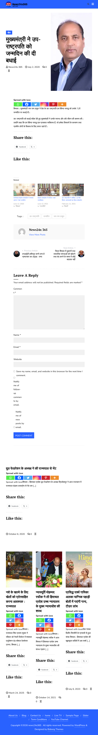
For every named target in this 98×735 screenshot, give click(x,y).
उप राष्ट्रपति (34, 216)
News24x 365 (15, 67)
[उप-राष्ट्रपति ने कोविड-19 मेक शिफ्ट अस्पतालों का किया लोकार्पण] (73, 190)
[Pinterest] (53, 104)
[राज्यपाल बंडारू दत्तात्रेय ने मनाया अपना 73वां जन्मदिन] (24, 190)
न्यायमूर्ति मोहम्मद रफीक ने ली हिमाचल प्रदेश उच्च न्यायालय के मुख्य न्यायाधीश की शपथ (48, 601)
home (47, 715)
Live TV (58, 715)
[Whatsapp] (18, 104)
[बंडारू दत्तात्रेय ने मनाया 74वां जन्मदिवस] (49, 190)
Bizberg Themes (55, 729)
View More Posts (37, 234)
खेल (9, 32)
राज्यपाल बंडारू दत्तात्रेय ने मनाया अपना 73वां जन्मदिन (23, 199)
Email (17, 347)
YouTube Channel (59, 719)
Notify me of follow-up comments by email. (18, 393)
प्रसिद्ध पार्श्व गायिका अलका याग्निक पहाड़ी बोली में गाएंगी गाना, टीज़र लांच (78, 599)
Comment (18, 290)
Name (17, 335)
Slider (85, 715)
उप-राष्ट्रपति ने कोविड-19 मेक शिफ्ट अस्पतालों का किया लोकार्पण (72, 199)
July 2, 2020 (33, 67)
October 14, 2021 (47, 697)
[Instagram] (44, 104)
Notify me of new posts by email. (20, 419)
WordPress (79, 725)
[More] (62, 104)
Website (18, 359)
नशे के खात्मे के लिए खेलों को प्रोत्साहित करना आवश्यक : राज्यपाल (17, 599)
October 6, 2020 (16, 534)
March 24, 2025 (16, 692)
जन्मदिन (46, 216)
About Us (13, 715)
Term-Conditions (39, 719)
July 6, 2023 (74, 689)
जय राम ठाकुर (59, 216)
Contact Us (35, 715)
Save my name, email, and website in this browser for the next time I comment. (49, 373)
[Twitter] (35, 104)
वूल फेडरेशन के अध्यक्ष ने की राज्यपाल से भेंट (31, 468)
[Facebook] (27, 104)
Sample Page (72, 715)
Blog (24, 715)
